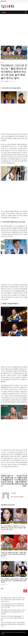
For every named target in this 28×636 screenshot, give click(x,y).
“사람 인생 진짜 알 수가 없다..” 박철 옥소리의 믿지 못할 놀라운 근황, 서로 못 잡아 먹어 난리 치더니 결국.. (12, 605)
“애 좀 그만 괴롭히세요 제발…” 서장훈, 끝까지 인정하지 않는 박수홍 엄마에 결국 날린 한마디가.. (13, 554)
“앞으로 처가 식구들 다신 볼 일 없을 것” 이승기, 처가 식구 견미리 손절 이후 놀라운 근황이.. (12, 618)
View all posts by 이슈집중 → (17, 496)
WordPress (23, 632)
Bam (4, 634)
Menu (4, 12)
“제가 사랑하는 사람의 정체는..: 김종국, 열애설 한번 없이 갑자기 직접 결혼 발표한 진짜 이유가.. (14, 580)
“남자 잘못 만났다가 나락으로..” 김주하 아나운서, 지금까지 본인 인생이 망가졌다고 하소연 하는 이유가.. (12, 599)
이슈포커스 (12, 632)
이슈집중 (6, 81)
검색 (2, 588)
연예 (2, 62)
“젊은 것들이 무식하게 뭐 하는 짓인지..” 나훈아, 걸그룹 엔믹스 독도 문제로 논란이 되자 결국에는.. (13, 612)
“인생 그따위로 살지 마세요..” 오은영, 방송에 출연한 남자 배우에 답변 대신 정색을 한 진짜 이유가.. (13, 624)
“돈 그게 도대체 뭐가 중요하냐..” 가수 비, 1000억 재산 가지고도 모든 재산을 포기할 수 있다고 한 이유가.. (13, 527)
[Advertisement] (14, 31)
